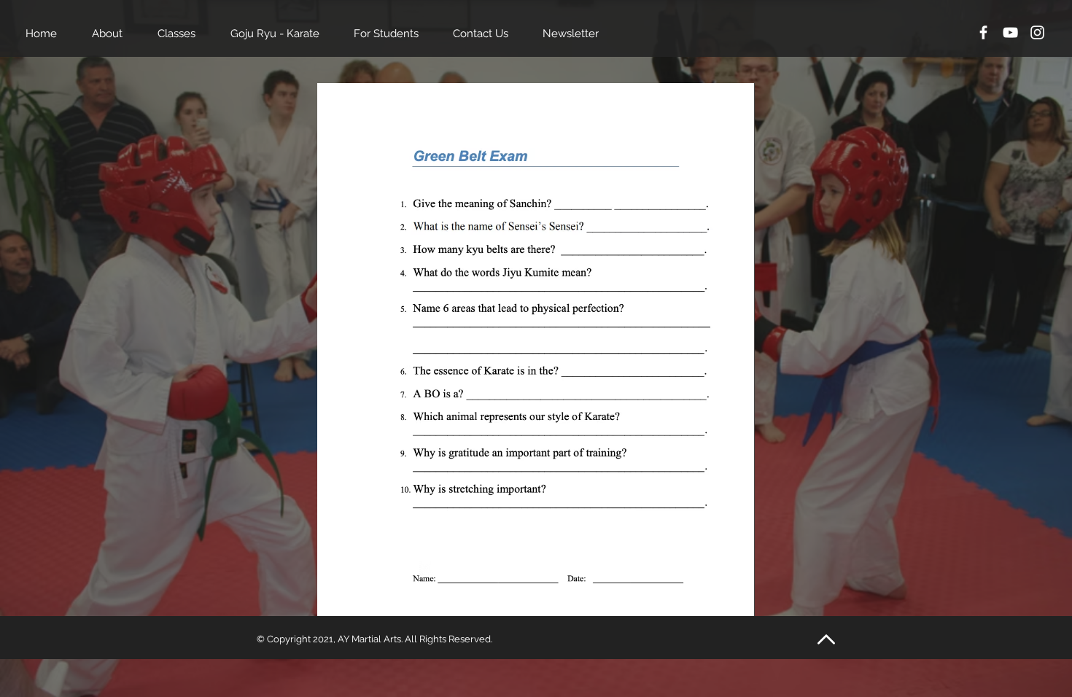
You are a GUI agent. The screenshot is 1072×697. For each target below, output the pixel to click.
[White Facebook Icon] (983, 32)
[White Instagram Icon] (1037, 32)
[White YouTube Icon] (1010, 32)
